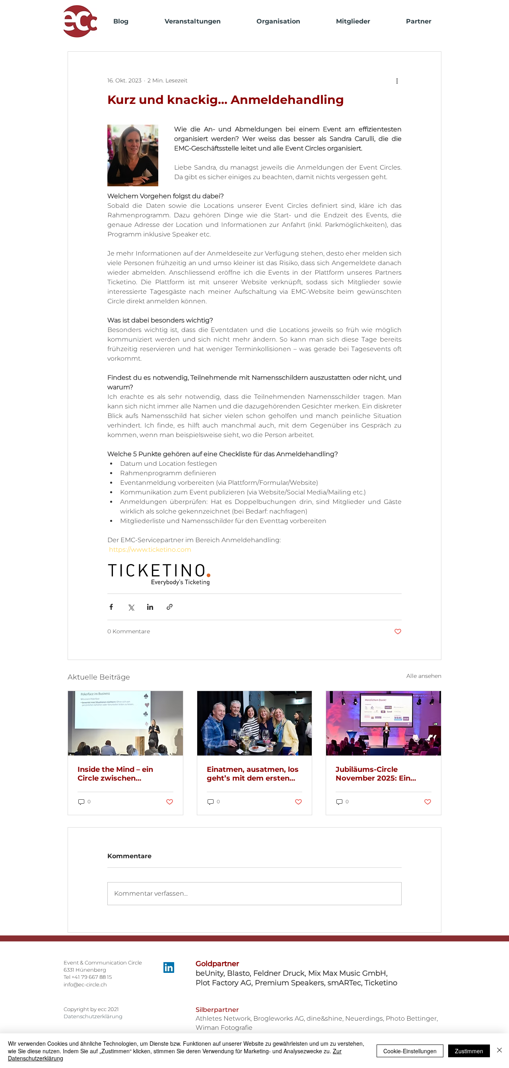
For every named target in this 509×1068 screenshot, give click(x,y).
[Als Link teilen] (169, 607)
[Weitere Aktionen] (397, 80)
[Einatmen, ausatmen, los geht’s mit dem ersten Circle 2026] (254, 723)
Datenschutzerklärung (93, 1016)
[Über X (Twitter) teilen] (130, 607)
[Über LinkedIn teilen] (150, 607)
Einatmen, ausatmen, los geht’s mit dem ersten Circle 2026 (253, 774)
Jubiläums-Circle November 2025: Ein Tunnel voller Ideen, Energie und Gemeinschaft (373, 774)
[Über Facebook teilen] (111, 607)
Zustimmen (469, 1051)
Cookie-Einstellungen (410, 1051)
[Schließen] (499, 1051)
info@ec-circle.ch (85, 984)
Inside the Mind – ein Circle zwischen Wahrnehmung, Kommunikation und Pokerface (116, 774)
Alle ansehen (423, 675)
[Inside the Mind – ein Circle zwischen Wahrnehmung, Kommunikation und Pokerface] (125, 723)
